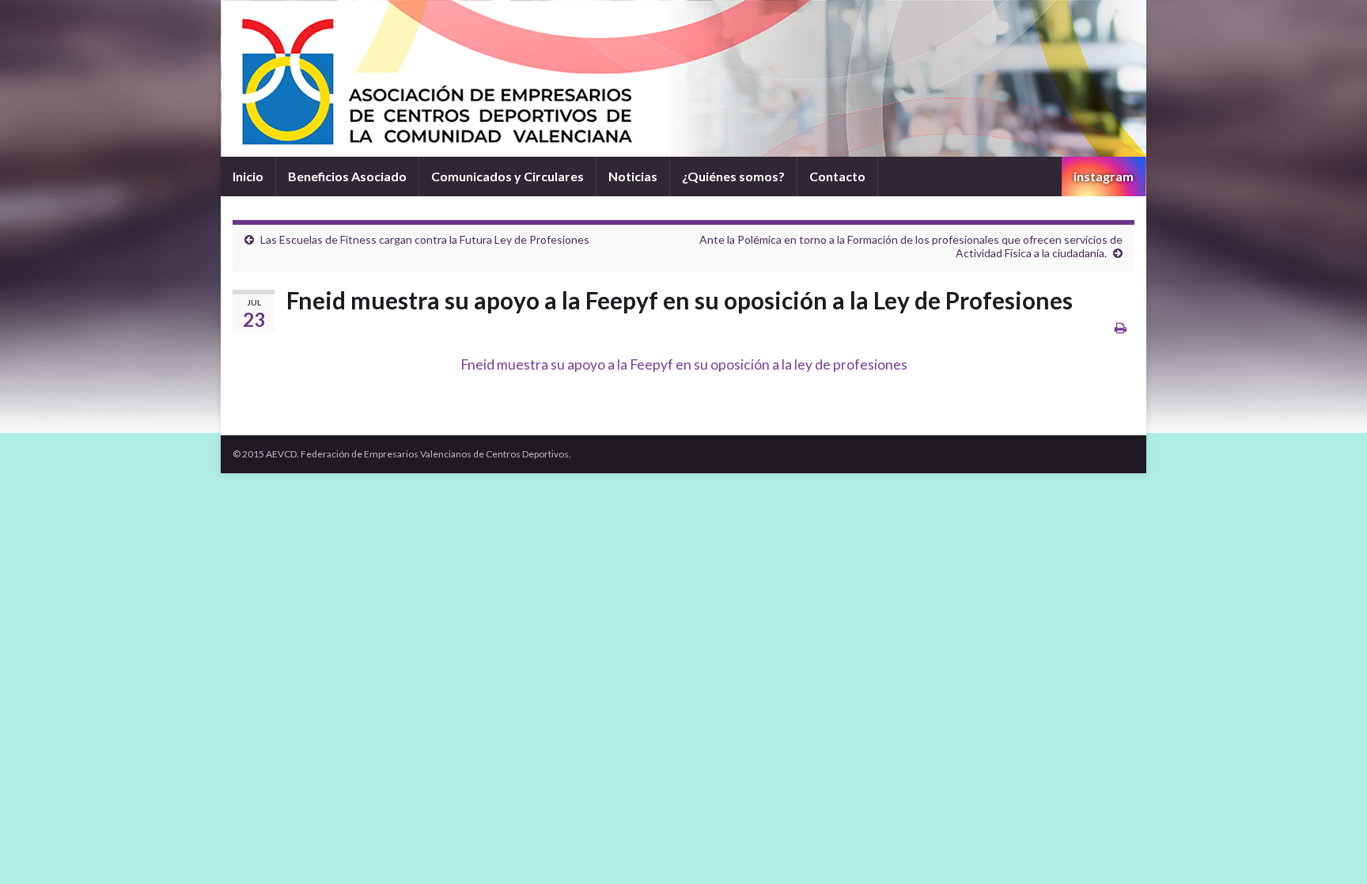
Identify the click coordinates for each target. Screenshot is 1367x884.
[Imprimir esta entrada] (1121, 327)
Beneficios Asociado (347, 176)
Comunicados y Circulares (507, 176)
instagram (1104, 176)
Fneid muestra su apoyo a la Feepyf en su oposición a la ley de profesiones (683, 364)
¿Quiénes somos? (733, 176)
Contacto (837, 176)
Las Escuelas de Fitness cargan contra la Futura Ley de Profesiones (424, 239)
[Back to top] (1331, 848)
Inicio (248, 176)
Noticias (632, 176)
